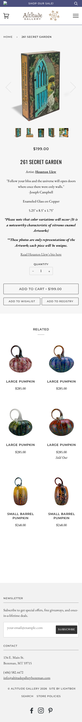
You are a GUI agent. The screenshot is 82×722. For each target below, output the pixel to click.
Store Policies (49, 696)
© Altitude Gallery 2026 (27, 688)
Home (8, 36)
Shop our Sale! (41, 3)
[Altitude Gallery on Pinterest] (50, 712)
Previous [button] (11, 87)
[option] (41, 87)
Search (27, 696)
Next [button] (70, 87)
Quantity (41, 264)
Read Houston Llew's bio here (41, 254)
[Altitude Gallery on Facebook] (32, 712)
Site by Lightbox (62, 688)
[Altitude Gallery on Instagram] (41, 712)
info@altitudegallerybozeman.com (26, 677)
